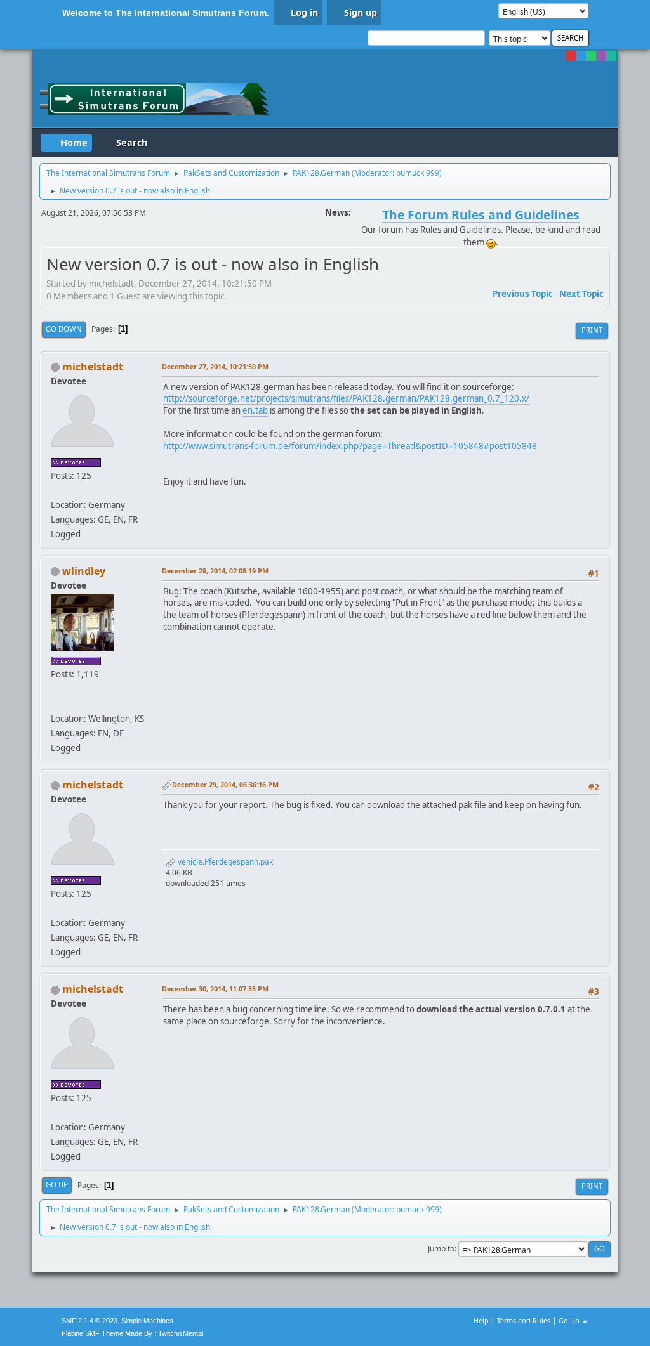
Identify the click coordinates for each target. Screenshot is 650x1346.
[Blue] (581, 56)
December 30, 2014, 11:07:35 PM (215, 988)
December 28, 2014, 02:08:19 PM (215, 570)
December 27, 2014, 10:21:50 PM (215, 366)
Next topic (581, 293)
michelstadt (92, 367)
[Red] (571, 56)
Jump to (441, 1248)
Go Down (64, 329)
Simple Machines (147, 1320)
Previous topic (523, 293)
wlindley (83, 571)
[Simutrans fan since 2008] (56, 703)
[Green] (591, 56)
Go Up (57, 1184)
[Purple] (601, 56)
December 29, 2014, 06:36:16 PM (225, 784)
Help (481, 1320)
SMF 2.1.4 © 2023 (89, 1320)
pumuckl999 (417, 172)
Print (591, 330)
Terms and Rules (523, 1320)
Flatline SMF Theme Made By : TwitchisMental (132, 1333)
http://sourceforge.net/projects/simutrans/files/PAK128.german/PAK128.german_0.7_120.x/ (346, 398)
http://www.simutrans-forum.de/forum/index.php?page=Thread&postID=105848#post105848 (350, 446)
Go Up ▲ (573, 1320)
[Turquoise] (611, 56)
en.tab (255, 410)
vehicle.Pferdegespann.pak (224, 861)
